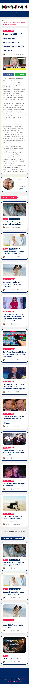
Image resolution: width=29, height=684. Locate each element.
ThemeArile (19, 681)
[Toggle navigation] (14, 14)
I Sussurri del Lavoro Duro (12, 658)
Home (4, 21)
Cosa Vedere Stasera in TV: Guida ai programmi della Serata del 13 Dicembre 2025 (14, 354)
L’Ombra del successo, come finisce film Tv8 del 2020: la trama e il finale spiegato (12, 518)
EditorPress (10, 681)
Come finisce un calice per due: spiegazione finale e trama (13, 252)
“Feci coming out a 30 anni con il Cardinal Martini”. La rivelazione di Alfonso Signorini (14, 386)
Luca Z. (7, 54)
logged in (11, 531)
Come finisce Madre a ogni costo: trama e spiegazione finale (14, 223)
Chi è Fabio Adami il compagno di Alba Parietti (14, 484)
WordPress (23, 679)
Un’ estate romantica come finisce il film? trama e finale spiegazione (13, 284)
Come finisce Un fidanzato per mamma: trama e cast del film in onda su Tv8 (14, 452)
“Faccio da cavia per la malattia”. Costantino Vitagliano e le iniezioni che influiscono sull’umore (14, 419)
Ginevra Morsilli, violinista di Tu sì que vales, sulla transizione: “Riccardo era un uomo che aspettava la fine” (14, 317)
